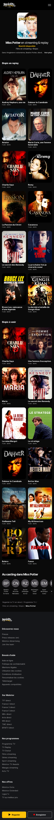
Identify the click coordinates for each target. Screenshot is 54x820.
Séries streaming (9, 757)
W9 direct (6, 721)
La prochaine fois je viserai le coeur (37, 266)
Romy (30, 185)
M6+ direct (6, 714)
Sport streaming (9, 761)
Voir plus (48, 53)
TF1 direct (6, 700)
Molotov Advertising (11, 641)
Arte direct (6, 717)
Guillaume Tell (8, 521)
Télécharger (7, 681)
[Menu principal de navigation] (49, 5)
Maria (4, 401)
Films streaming (9, 754)
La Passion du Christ (11, 225)
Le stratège (33, 441)
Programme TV (8, 744)
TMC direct (7, 724)
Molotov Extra (8, 787)
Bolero (5, 561)
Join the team (8, 644)
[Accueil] (9, 5)
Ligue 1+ (5, 794)
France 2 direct (8, 704)
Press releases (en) (10, 637)
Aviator (5, 142)
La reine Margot (9, 441)
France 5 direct (8, 710)
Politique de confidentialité (13, 664)
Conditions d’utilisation (11, 674)
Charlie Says (8, 185)
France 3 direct (8, 707)
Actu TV (5, 771)
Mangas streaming (10, 767)
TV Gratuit (6, 750)
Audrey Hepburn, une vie (13, 102)
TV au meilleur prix (10, 797)
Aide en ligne (7, 660)
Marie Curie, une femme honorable (39, 143)
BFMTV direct (8, 728)
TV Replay (6, 747)
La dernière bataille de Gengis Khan (38, 308)
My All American (35, 521)
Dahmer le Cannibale (38, 102)
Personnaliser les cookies (13, 677)
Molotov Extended (10, 790)
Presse (5, 634)
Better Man (33, 481)
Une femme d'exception (39, 361)
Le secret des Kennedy (13, 265)
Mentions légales (9, 667)
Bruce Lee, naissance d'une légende (12, 308)
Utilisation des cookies (12, 671)
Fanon (31, 561)
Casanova (33, 225)
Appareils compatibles (11, 684)
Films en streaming (23, 49)
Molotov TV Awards (10, 764)
